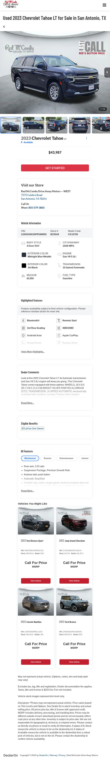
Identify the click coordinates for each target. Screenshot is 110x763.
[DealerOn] (10, 755)
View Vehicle (36, 580)
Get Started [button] (55, 168)
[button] (4, 26)
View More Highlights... (33, 351)
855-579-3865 (37, 207)
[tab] (30, 458)
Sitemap (53, 755)
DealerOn (43, 755)
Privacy (62, 755)
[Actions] (86, 138)
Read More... (27, 403)
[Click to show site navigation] (104, 5)
